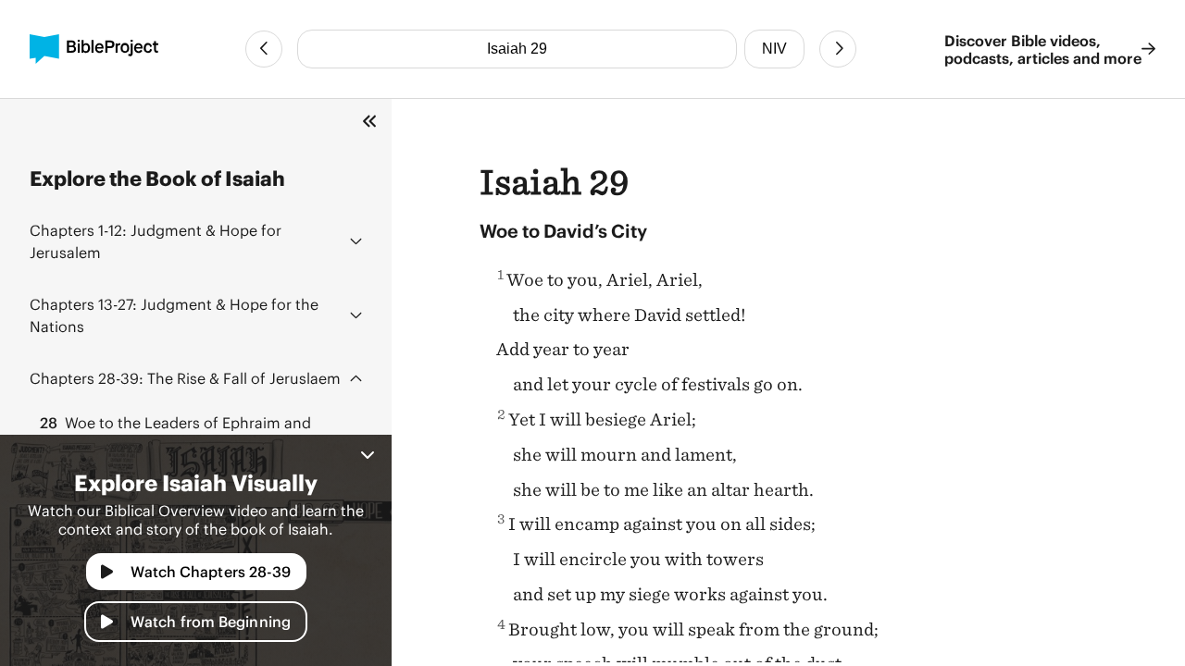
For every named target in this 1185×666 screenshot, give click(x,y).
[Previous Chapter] (263, 49)
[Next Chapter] (837, 49)
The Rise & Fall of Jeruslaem (185, 378)
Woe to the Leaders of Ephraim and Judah (174, 433)
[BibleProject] (94, 49)
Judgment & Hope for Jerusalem (155, 241)
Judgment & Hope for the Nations (174, 315)
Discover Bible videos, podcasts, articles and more (1042, 49)
